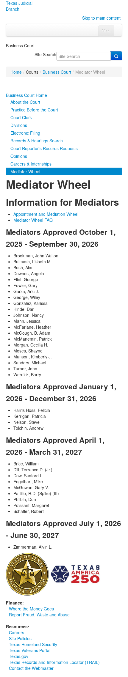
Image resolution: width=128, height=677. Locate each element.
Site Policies (20, 638)
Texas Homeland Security (33, 644)
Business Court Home (26, 95)
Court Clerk (21, 117)
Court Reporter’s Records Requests (44, 148)
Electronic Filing (25, 133)
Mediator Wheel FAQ (33, 220)
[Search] (116, 55)
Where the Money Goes (31, 609)
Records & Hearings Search (36, 141)
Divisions (18, 125)
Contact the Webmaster (31, 668)
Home (16, 72)
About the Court (25, 102)
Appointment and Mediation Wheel (45, 214)
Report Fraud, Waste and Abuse (39, 615)
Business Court (57, 72)
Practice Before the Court (34, 110)
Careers (16, 632)
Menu (106, 30)
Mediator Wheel (25, 171)
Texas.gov (18, 656)
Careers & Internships (30, 164)
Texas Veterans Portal (29, 650)
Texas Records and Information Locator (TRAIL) (54, 662)
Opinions (18, 156)
